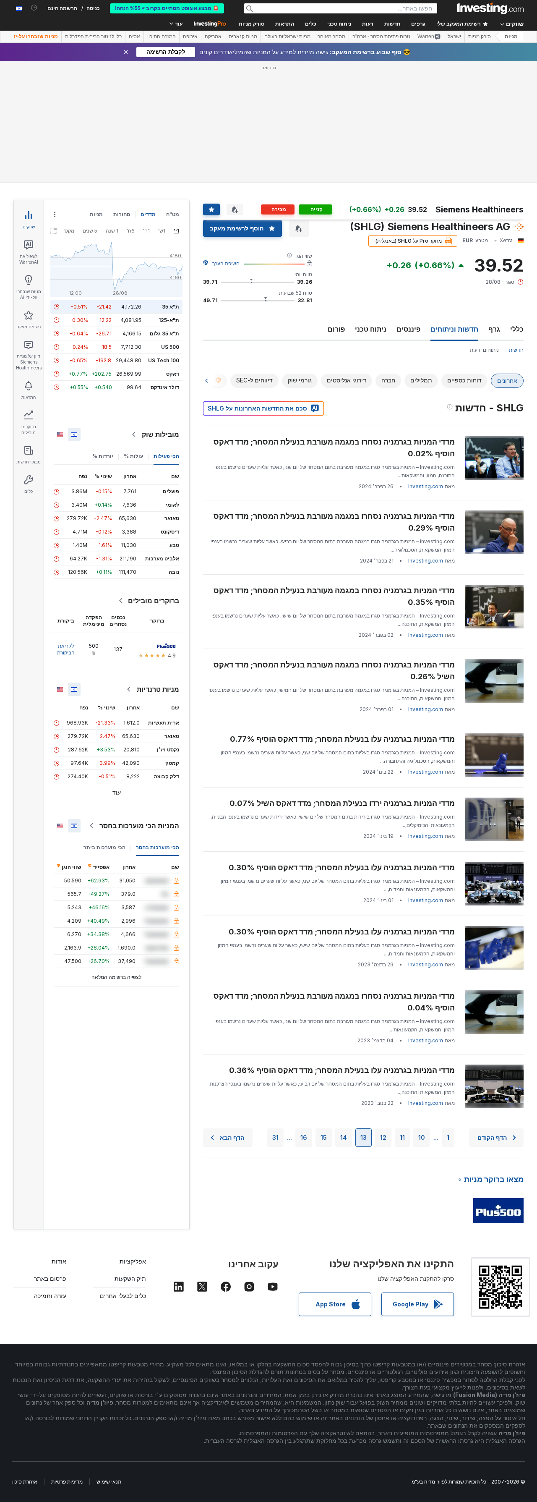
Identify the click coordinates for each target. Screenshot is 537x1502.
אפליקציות (133, 1261)
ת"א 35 (170, 307)
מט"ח (172, 214)
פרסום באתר (50, 1278)
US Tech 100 (163, 360)
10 (421, 1137)
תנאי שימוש (108, 1481)
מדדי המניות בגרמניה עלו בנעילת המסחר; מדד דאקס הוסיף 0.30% (342, 867)
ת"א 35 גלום (164, 333)
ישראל (454, 36)
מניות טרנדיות (158, 689)
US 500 (170, 347)
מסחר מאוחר (331, 36)
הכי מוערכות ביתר (104, 847)
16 (303, 1137)
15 (324, 1137)
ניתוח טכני (370, 329)
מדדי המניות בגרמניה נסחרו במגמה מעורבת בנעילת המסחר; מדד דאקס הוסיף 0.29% (334, 522)
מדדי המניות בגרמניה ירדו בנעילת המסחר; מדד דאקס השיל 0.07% (342, 803)
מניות (511, 36)
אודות (59, 1261)
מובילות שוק (160, 434)
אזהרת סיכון (24, 1481)
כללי (517, 329)
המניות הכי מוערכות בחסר (139, 826)
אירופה (190, 36)
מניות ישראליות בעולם (287, 36)
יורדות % (102, 456)
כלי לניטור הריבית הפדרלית (93, 36)
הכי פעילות (166, 456)
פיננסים (408, 329)
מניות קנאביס (243, 36)
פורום (336, 329)
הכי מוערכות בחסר (157, 847)
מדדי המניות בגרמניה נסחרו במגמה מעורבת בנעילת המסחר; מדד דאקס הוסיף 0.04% (334, 1002)
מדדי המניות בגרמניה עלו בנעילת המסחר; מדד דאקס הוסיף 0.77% (342, 739)
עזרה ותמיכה (50, 1295)
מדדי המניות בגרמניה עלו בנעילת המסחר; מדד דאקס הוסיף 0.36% (342, 1070)
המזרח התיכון (161, 36)
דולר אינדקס (165, 387)
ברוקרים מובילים (153, 601)
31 (275, 1137)
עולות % (133, 456)
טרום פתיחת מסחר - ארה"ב (381, 36)
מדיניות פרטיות (67, 1481)
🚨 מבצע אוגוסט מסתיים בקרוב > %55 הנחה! (167, 8)
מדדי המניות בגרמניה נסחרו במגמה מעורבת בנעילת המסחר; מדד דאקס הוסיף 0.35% (334, 596)
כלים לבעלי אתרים (123, 1295)
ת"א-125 (169, 320)
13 (363, 1137)
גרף (494, 329)
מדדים (148, 214)
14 (343, 1137)
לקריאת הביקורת (66, 649)
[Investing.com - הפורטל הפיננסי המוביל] (490, 8)
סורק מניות (251, 24)
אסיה (134, 36)
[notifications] (34, 8)
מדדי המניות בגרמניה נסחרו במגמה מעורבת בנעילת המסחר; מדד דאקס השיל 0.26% (334, 670)
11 (402, 1137)
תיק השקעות (130, 1278)
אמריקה (213, 36)
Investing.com (425, 486)
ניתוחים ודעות (484, 350)
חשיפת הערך (226, 263)
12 (383, 1137)
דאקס (172, 374)
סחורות (121, 214)
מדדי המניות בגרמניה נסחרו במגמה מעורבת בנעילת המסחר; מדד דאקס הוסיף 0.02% (334, 447)
